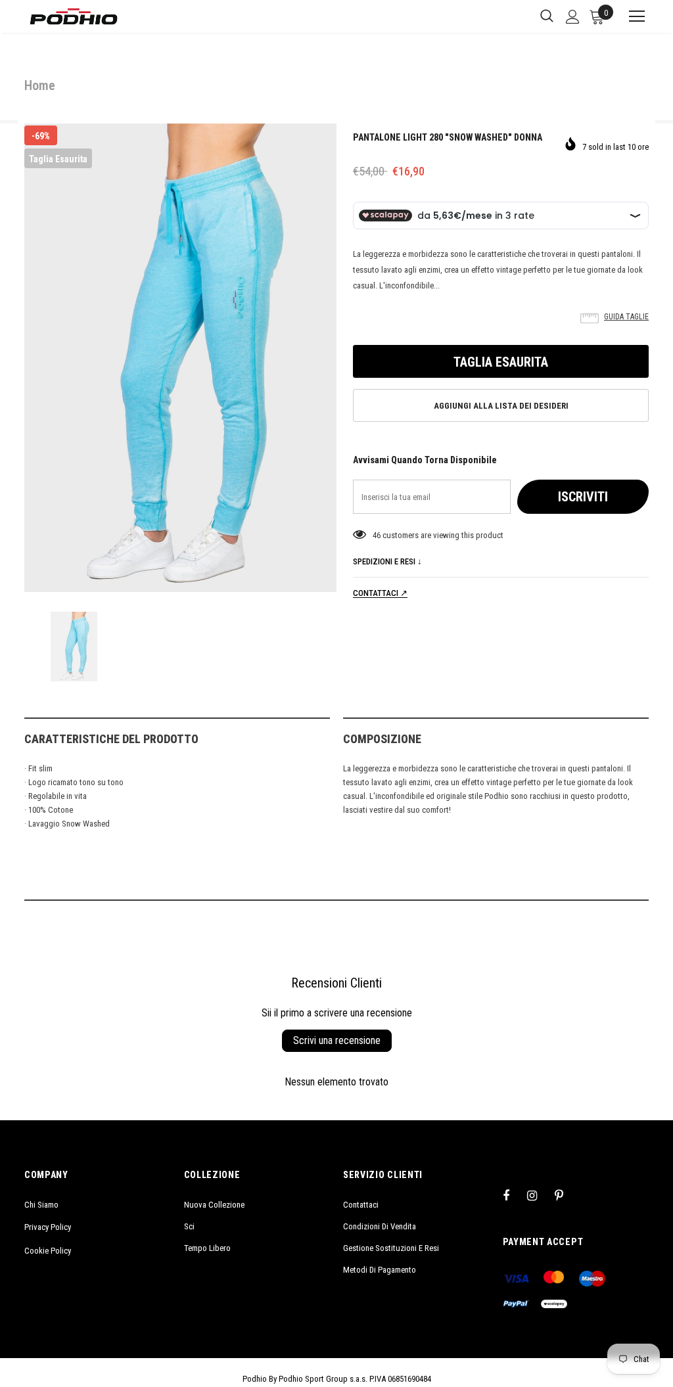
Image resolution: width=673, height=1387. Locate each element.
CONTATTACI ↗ (380, 593)
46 (377, 535)
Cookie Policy (47, 1251)
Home (39, 85)
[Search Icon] (546, 16)
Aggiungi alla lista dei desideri (501, 406)
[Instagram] (539, 1195)
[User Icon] (573, 17)
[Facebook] (514, 1195)
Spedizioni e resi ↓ (387, 561)
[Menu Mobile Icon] (631, 16)
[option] (180, 358)
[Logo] (73, 16)
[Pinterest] (566, 1195)
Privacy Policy (47, 1227)
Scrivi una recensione (337, 1040)
